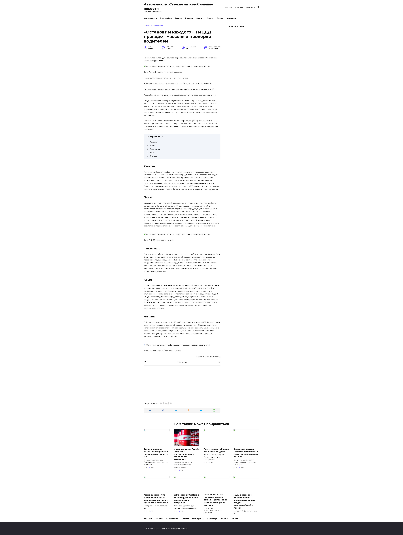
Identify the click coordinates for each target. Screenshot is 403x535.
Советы (199, 18)
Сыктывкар (155, 149)
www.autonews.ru (212, 356)
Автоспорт (232, 18)
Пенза (153, 145)
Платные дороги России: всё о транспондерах (216, 450)
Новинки (189, 18)
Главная (228, 7)
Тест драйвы (166, 18)
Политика (239, 7)
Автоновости (150, 18)
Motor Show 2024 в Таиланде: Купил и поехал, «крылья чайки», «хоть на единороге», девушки (216, 500)
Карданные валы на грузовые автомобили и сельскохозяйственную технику (246, 453)
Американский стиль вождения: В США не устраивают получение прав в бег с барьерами (156, 499)
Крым (152, 153)
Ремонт (210, 18)
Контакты (250, 7)
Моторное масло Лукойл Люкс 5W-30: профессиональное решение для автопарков (186, 454)
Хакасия (153, 142)
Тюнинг (178, 18)
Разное (220, 18)
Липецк (153, 156)
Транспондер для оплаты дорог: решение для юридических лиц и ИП (156, 453)
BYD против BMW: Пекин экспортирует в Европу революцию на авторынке (186, 499)
